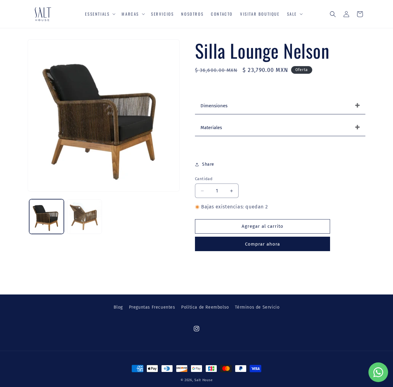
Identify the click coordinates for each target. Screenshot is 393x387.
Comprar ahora (262, 244)
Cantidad (203, 178)
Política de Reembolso (205, 307)
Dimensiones (214, 106)
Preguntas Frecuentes (152, 307)
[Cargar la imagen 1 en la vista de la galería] (46, 216)
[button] (99, 14)
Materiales (211, 127)
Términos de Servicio (257, 307)
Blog (118, 307)
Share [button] (208, 164)
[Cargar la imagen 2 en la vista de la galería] (84, 216)
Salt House (203, 380)
